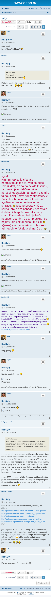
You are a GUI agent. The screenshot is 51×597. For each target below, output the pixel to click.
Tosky (3, 125)
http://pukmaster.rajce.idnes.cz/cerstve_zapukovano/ (23, 513)
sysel (9, 92)
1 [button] (26, 27)
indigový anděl (6, 422)
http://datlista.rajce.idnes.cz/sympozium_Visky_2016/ (23, 522)
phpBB (18, 592)
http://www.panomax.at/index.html (15, 330)
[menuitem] (7, 8)
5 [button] (34, 27)
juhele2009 (5, 161)
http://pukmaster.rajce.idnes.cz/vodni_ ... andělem (21, 519)
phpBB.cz (31, 594)
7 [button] (40, 27)
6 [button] (37, 27)
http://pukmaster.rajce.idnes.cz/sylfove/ (17, 516)
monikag (4, 55)
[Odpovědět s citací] (43, 34)
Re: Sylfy (6, 39)
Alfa (8, 31)
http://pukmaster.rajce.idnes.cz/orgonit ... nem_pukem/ (23, 511)
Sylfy (4, 18)
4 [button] (31, 27)
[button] (19, 27)
